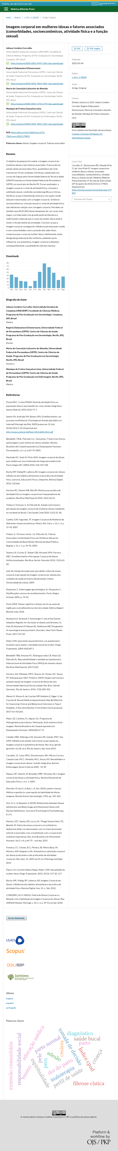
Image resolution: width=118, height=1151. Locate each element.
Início (8, 17)
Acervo (17, 17)
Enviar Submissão (16, 918)
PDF (78, 48)
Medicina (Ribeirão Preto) (23, 9)
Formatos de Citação (83, 199)
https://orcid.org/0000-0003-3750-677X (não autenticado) (37, 103)
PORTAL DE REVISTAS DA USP (17, 4)
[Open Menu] (6, 9)
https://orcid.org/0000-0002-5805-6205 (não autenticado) (37, 124)
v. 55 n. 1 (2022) (31, 17)
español (10, 1003)
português (11, 1007)
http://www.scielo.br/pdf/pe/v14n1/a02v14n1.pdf (29, 432)
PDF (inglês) (94, 48)
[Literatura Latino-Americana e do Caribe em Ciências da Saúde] (15, 944)
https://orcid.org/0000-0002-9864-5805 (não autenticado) (37, 83)
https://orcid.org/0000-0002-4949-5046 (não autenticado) (37, 63)
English (9, 998)
